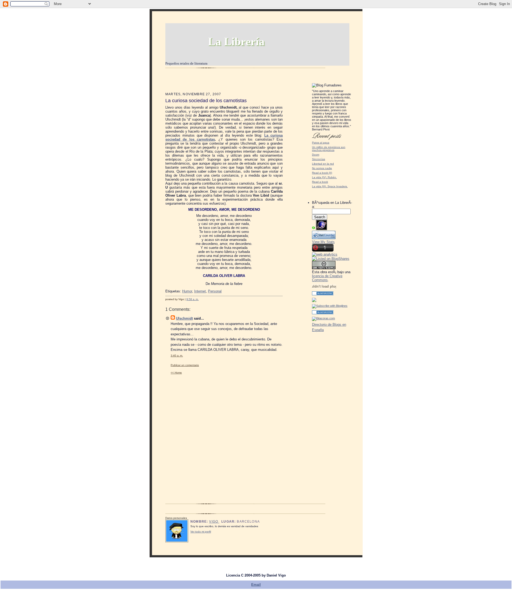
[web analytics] (324, 254)
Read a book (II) (322, 172)
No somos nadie (322, 168)
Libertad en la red (323, 163)
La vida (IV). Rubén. (324, 177)
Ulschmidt (184, 318)
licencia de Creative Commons (327, 278)
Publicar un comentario (185, 365)
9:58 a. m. (192, 299)
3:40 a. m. (177, 355)
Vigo (214, 521)
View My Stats (323, 242)
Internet (200, 291)
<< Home (176, 372)
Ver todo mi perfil (200, 531)
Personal (215, 291)
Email (256, 585)
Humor (187, 291)
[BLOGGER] (314, 301)
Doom (315, 154)
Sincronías (318, 159)
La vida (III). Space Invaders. (330, 186)
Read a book (320, 181)
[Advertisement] (328, 412)
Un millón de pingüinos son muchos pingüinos (328, 149)
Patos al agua (320, 142)
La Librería (236, 41)
